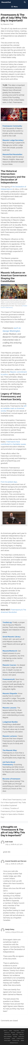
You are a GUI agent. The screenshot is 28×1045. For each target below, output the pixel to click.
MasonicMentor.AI (10, 651)
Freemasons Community (12, 126)
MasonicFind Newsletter (12, 154)
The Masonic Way (10, 750)
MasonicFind (6, 2)
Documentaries (7, 1038)
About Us (5, 1030)
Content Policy (21, 1036)
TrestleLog (7, 622)
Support (13, 1038)
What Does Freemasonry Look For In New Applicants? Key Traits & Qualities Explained (13, 802)
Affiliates (22, 1040)
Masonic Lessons (9, 708)
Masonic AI (22, 1034)
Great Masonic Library (11, 637)
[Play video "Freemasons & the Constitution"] (14, 517)
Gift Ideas (15, 1036)
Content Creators (7, 1040)
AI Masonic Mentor (20, 1038)
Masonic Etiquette (10, 693)
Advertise (22, 1030)
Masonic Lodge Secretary (13, 140)
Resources (13, 1032)
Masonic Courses (9, 665)
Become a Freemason (11, 779)
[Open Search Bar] (25, 2)
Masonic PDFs (15, 1034)
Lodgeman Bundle (10, 722)
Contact (10, 1030)
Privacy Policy (16, 1030)
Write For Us (6, 1032)
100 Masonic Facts (20, 1032)
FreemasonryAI (9, 679)
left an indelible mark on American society (14, 408)
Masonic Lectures (10, 736)
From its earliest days (9, 482)
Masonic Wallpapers (8, 1036)
